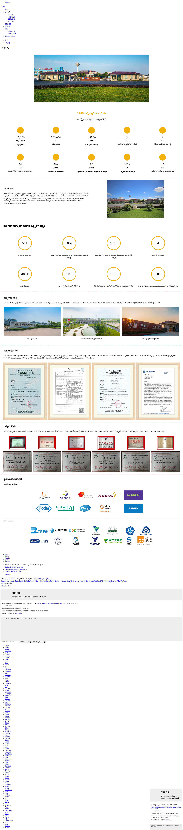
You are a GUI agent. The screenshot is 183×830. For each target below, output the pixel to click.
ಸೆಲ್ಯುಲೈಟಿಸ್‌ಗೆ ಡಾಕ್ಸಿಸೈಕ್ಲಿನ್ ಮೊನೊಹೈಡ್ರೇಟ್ (78, 581)
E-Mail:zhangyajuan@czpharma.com (16, 569)
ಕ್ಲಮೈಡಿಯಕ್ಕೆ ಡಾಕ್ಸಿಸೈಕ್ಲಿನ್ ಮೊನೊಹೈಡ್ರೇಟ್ (102, 581)
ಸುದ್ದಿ (6, 29)
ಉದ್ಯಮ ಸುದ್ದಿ (12, 34)
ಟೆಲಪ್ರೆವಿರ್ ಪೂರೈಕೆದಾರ (7, 581)
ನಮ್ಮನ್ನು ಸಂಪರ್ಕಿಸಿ (10, 36)
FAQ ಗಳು (7, 26)
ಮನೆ (6, 9)
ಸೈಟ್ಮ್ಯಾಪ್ (48, 578)
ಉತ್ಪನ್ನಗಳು (8, 24)
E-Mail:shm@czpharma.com (13, 571)
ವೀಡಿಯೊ (11, 21)
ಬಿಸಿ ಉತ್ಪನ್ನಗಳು (40, 578)
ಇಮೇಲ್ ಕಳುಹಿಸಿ (5, 586)
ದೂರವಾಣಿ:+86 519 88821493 (14, 567)
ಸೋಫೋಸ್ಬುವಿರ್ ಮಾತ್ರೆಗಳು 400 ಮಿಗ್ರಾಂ (54, 581)
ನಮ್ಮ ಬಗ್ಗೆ (11, 14)
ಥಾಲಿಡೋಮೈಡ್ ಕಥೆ (120, 581)
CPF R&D (11, 17)
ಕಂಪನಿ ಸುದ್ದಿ (11, 31)
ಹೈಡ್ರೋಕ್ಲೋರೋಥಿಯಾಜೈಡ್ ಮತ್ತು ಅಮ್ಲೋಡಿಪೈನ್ (28, 581)
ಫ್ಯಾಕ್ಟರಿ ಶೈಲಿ (11, 19)
